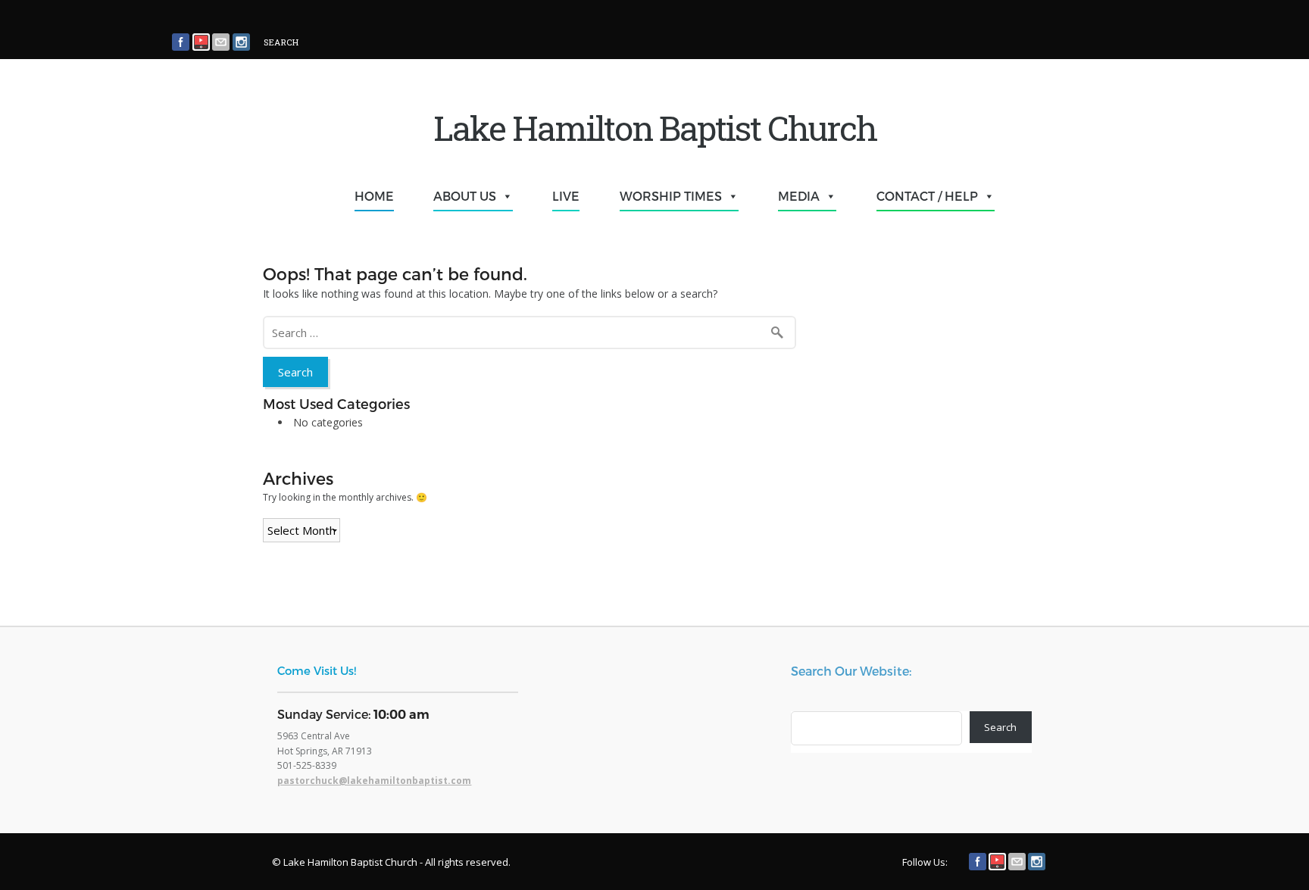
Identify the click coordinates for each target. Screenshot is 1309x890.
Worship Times (671, 196)
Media (799, 196)
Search (1000, 727)
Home (374, 196)
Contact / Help (927, 196)
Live (566, 196)
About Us (464, 196)
